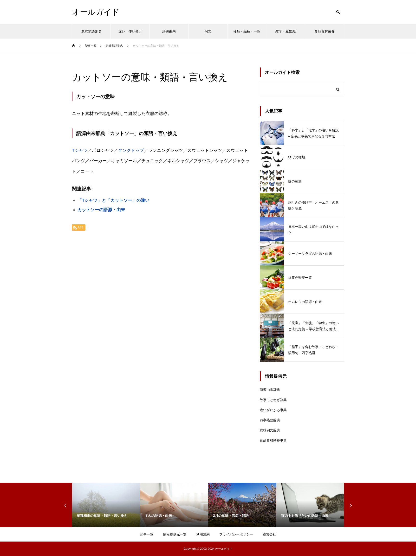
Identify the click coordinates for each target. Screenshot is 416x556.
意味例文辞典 (270, 430)
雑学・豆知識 (285, 31)
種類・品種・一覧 (246, 31)
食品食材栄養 (324, 31)
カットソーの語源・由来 (101, 209)
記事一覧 (146, 534)
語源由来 (169, 31)
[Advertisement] (161, 294)
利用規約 (203, 534)
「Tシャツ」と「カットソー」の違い (114, 200)
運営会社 (269, 534)
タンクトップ (131, 150)
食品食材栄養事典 (273, 440)
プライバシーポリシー (236, 534)
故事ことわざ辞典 (273, 400)
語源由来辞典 (270, 390)
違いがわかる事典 (273, 410)
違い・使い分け (130, 31)
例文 (208, 31)
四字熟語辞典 (270, 420)
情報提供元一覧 (175, 534)
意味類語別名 (91, 31)
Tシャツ (80, 150)
